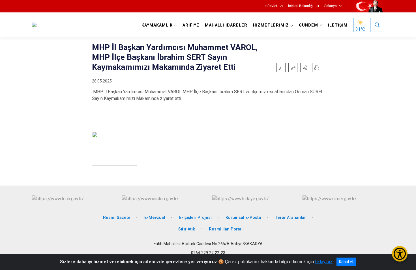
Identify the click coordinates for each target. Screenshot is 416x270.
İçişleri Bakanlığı (301, 6)
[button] (304, 67)
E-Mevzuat (154, 217)
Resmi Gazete (116, 217)
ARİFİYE (191, 25)
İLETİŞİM (338, 25)
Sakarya (330, 6)
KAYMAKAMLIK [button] (157, 25)
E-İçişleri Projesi (195, 217)
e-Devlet (271, 6)
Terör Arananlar (290, 217)
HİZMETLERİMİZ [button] (271, 25)
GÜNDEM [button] (308, 25)
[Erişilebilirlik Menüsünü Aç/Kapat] (400, 254)
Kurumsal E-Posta (243, 217)
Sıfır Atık (186, 229)
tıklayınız (324, 261)
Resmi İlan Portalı (226, 229)
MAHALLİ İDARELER (226, 25)
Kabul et (346, 262)
